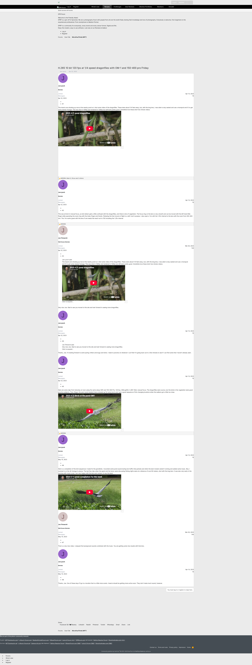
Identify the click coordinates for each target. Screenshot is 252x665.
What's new (95, 7)
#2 (63, 210)
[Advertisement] (117, 52)
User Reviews (129, 7)
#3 (63, 256)
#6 (63, 465)
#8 (63, 580)
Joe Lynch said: (67, 259)
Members (160, 7)
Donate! (171, 7)
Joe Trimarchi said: (68, 345)
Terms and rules (163, 647)
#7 (63, 542)
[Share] (62, 101)
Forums (107, 7)
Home (189, 647)
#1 (63, 104)
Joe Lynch (63, 71)
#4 (63, 341)
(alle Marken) (40, 643)
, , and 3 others (72, 178)
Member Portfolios (145, 7)
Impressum (182, 647)
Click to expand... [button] (67, 301)
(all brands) (84, 640)
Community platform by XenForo (118, 651)
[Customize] (187, 2)
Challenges (117, 7)
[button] (191, 2)
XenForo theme (139, 651)
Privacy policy (173, 647)
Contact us (153, 647)
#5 (63, 386)
